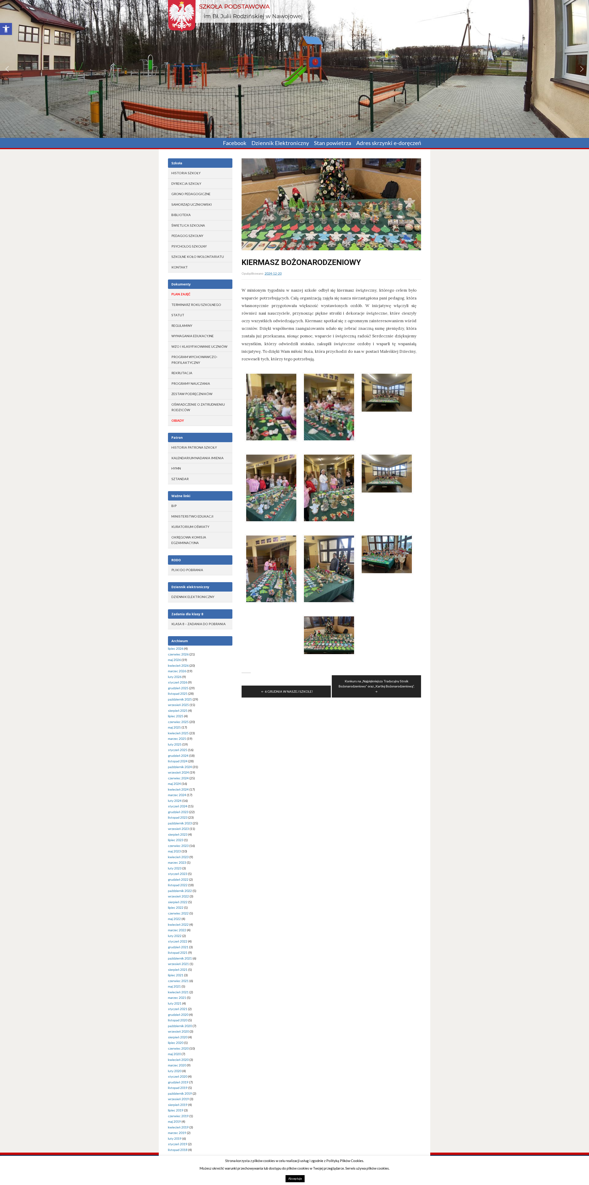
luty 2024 (175, 801)
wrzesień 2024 (178, 772)
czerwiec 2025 (178, 722)
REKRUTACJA (181, 373)
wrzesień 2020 (178, 1031)
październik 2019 (180, 1093)
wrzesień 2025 (178, 705)
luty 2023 (175, 868)
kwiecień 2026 (178, 665)
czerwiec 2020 (178, 1048)
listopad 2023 (178, 817)
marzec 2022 (177, 930)
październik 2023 (180, 823)
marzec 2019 (177, 1133)
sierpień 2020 (178, 1037)
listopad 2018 (178, 1150)
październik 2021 (180, 958)
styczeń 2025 (177, 750)
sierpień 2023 (178, 834)
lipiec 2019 (175, 1110)
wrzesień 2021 (178, 964)
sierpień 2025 (178, 710)
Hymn (176, 468)
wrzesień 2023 (178, 829)
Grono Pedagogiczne (191, 194)
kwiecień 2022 (178, 924)
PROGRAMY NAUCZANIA (190, 383)
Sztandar (180, 479)
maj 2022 (174, 919)
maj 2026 (174, 660)
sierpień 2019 (178, 1105)
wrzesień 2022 (178, 896)
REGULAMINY (181, 326)
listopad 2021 (178, 952)
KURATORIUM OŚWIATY (190, 527)
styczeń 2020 (177, 1076)
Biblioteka (181, 215)
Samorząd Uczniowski (191, 204)
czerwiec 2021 (178, 981)
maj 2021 (174, 986)
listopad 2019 (178, 1088)
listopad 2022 (178, 885)
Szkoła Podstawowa (234, 6)
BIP (174, 506)
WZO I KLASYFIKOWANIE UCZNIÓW (199, 346)
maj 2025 (174, 727)
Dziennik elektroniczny (192, 597)
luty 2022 (175, 936)
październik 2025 (180, 699)
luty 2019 (175, 1138)
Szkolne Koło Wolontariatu (197, 257)
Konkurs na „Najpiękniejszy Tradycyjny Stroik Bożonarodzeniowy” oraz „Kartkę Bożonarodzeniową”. (376, 683)
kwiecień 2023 (178, 857)
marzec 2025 (177, 739)
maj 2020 (174, 1054)
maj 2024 (174, 784)
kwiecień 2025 (178, 733)
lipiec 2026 (175, 648)
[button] (6, 29)
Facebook (234, 143)
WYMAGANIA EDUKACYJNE (192, 336)
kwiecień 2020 (178, 1060)
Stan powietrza (332, 143)
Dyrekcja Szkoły (186, 183)
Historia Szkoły (186, 173)
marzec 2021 (177, 998)
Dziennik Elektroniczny (280, 143)
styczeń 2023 (177, 874)
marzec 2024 (177, 795)
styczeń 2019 (177, 1144)
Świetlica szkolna (188, 225)
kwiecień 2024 (178, 789)
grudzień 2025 (178, 688)
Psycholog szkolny (189, 246)
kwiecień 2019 (178, 1127)
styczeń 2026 (177, 682)
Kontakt (179, 267)
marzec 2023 (177, 862)
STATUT (177, 315)
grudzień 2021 (178, 947)
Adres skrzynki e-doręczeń (388, 143)
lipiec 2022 (175, 907)
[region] (294, 69)
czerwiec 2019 (178, 1116)
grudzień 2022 (178, 879)
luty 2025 (175, 744)
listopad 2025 (178, 693)
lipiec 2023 (175, 840)
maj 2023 (174, 851)
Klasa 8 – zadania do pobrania (198, 624)
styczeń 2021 (177, 1009)
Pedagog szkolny (187, 236)
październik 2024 (180, 767)
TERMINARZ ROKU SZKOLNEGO (196, 305)
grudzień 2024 (178, 756)
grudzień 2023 (178, 812)
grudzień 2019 (178, 1082)
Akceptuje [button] (295, 1178)
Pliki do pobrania (187, 570)
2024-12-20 (273, 273)
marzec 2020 (177, 1065)
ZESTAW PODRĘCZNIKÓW (191, 394)
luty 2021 (175, 1003)
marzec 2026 (177, 671)
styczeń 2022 (177, 941)
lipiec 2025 (175, 716)
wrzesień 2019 (178, 1099)
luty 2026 (175, 677)
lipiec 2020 (175, 1043)
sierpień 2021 (178, 969)
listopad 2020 (178, 1020)
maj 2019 (174, 1121)
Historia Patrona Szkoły (194, 447)
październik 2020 (180, 1026)
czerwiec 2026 (178, 654)
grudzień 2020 (178, 1015)
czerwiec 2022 (178, 913)
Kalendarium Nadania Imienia (197, 458)
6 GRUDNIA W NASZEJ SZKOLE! (289, 691)
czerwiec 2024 (178, 778)
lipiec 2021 (175, 975)
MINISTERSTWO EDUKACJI (192, 516)
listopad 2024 (178, 761)
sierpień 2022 (178, 902)
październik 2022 (180, 891)
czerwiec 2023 (178, 846)
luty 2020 (175, 1071)
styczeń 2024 (177, 806)
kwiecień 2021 (178, 992)
